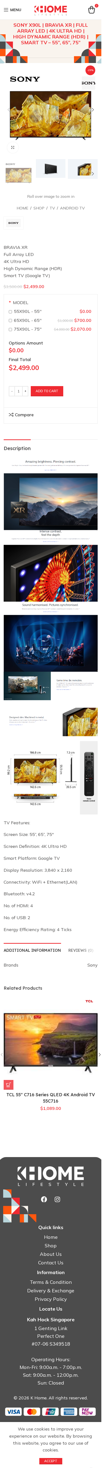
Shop (38, 208)
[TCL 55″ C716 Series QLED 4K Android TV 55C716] (51, 1043)
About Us (51, 1254)
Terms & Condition (51, 1282)
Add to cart (47, 391)
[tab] (32, 950)
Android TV (72, 208)
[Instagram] (57, 1199)
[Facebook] (44, 1199)
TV (52, 208)
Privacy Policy (51, 1299)
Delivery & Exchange (50, 1290)
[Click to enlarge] (12, 147)
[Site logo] (51, 9)
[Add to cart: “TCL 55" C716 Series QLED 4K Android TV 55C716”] (8, 1085)
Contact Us (50, 1262)
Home (22, 208)
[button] (8, 110)
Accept (50, 1461)
